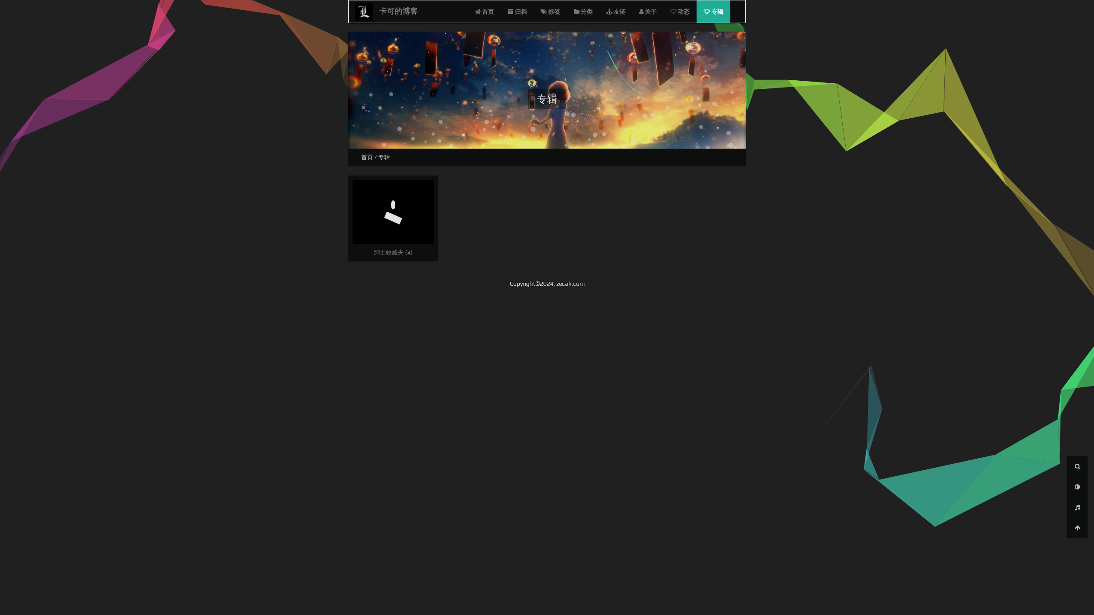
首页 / (369, 157)
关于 (650, 11)
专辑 (716, 11)
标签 (553, 11)
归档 (520, 11)
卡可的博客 (398, 10)
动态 (683, 11)
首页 (487, 11)
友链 (619, 11)
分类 (586, 11)
